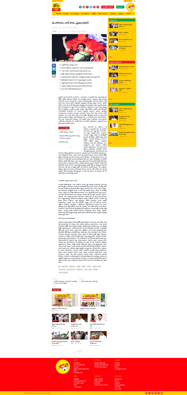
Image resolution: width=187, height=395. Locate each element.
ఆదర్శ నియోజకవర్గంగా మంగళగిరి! (126, 66)
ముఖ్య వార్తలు (83, 31)
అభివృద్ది (78, 266)
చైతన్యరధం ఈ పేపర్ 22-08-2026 (59, 308)
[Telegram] (146, 393)
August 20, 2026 (97, 345)
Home (53, 18)
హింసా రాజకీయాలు (63, 272)
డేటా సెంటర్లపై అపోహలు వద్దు (125, 39)
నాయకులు (113, 13)
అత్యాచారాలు (72, 266)
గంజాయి (89, 266)
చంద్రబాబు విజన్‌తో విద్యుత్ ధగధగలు (125, 81)
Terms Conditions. (46, 393)
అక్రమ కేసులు (65, 266)
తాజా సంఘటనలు (78, 31)
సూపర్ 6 (128, 13)
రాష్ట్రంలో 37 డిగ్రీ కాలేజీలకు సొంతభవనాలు (95, 342)
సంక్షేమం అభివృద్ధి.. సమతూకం (66, 132)
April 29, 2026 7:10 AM (124, 84)
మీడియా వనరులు (102, 13)
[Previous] (69, 147)
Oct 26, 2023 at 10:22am (64, 31)
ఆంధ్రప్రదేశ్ (54, 320)
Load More (79, 351)
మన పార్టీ (65, 13)
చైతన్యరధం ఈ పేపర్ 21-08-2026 (87, 308)
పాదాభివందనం (79, 269)
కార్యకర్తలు (120, 13)
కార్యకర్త (53, 310)
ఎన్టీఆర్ (83, 266)
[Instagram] (158, 393)
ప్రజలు (86, 269)
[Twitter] (155, 393)
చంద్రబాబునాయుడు (96, 266)
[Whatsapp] (149, 393)
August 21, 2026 (87, 310)
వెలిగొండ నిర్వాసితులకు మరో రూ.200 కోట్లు (125, 47)
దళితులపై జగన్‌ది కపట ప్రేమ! (125, 73)
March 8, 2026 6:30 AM (124, 92)
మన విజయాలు (85, 13)
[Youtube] (162, 393)
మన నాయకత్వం (74, 13)
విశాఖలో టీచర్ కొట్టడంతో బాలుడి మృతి (97, 325)
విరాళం (121, 7)
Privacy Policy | (38, 393)
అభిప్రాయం (129, 1)
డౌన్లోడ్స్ (94, 13)
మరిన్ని (110, 57)
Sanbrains (184, 393)
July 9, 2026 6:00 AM (123, 75)
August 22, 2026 (58, 310)
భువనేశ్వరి (95, 269)
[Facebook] (152, 393)
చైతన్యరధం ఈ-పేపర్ (57, 1)
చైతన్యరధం (56, 18)
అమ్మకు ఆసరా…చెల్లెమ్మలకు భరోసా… (125, 89)
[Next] (71, 147)
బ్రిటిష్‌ (90, 269)
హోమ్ (60, 13)
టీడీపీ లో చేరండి (108, 7)
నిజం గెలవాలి (62, 269)
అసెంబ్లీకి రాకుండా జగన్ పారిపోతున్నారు (76, 325)
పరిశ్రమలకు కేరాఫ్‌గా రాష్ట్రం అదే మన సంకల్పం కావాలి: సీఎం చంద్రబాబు (69, 136)
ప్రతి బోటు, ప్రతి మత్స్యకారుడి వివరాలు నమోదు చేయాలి (60, 342)
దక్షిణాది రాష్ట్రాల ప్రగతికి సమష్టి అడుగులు (58, 325)
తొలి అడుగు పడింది (63, 142)
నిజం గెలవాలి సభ (71, 269)
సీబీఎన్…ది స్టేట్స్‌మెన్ (75, 341)
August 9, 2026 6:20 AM (124, 68)
